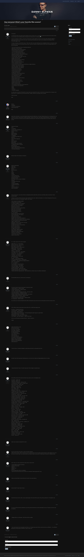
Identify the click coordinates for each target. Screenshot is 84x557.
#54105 (57, 152)
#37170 (57, 30)
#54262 (57, 504)
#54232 (57, 459)
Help (69, 42)
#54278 (57, 524)
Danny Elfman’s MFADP (71, 39)
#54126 (57, 304)
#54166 (57, 448)
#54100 (57, 113)
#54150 (57, 355)
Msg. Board (73, 555)
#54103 (57, 162)
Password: (6, 543)
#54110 (57, 274)
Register (79, 555)
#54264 (57, 514)
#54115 (57, 284)
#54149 (57, 345)
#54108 (57, 238)
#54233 (57, 475)
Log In (6, 548)
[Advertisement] (74, 59)
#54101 (57, 123)
